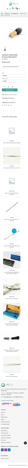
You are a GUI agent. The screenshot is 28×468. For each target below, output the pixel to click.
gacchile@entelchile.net (18, 397)
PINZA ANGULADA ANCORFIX (12, 376)
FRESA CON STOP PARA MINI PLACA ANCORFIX (11, 220)
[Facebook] (2, 105)
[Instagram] (5, 449)
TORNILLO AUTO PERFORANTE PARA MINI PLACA (23, 55)
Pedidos (2, 419)
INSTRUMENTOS (14, 13)
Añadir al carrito (10, 89)
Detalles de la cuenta (5, 421)
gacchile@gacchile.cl (8, 397)
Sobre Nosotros (4, 430)
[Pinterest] (6, 105)
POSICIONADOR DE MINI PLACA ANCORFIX (25, 55)
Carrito (2, 414)
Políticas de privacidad (5, 435)
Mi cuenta (3, 412)
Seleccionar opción (11, 138)
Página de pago (4, 417)
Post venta (3, 440)
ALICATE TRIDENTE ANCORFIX (12, 298)
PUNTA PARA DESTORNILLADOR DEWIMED (11, 143)
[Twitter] (4, 105)
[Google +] (8, 105)
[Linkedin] (9, 449)
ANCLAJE (7, 13)
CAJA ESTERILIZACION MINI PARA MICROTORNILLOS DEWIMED (12, 324)
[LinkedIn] (10, 105)
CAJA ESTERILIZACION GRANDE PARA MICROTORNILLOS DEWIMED (11, 273)
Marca (3, 73)
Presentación (5, 78)
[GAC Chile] (14, 4)
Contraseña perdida (5, 424)
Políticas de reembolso (5, 442)
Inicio (2, 13)
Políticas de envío (4, 433)
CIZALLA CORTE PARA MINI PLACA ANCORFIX (12, 194)
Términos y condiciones (6, 437)
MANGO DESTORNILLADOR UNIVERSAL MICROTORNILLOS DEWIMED (12, 351)
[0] (13, 9)
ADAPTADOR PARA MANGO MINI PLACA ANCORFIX (12, 246)
